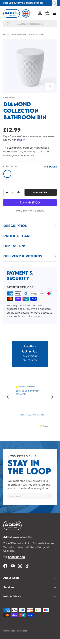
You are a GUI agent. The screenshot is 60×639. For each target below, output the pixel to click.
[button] (47, 13)
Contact (54, 3)
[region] (30, 397)
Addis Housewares (18, 631)
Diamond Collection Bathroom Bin (28, 34)
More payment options (30, 210)
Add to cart (41, 192)
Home (6, 34)
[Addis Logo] (11, 13)
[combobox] (30, 23)
